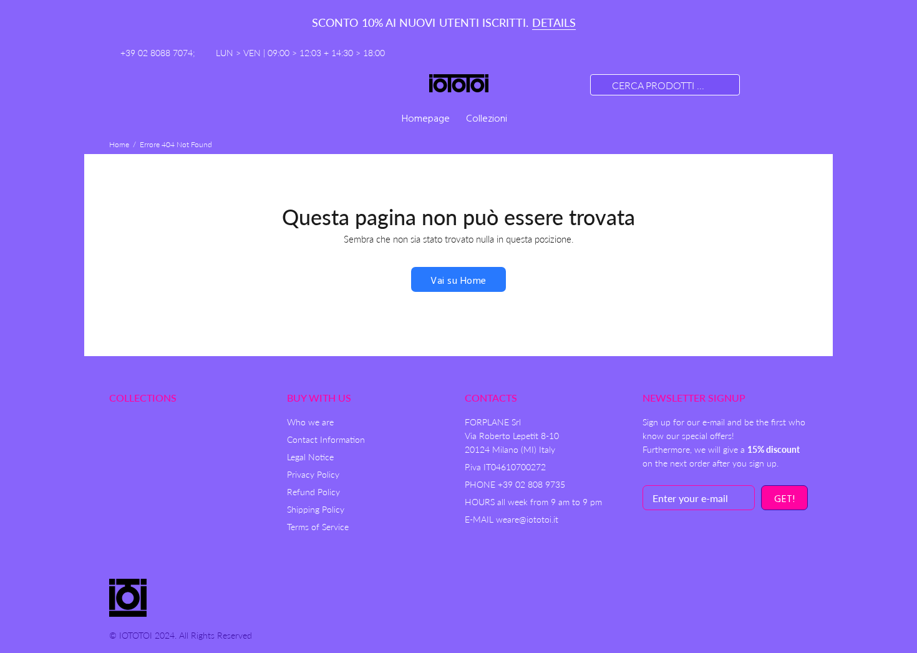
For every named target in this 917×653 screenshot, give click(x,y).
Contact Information (326, 439)
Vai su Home (458, 281)
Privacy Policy (313, 474)
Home (119, 144)
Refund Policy (313, 491)
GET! (784, 499)
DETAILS (554, 22)
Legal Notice (310, 457)
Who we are (310, 422)
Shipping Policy (315, 509)
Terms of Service (318, 526)
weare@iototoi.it (527, 519)
